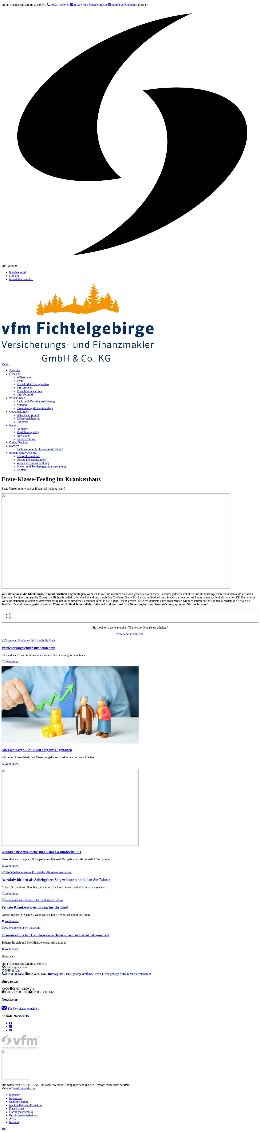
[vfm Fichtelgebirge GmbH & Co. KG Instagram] (10, 1030)
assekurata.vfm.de (24, 1088)
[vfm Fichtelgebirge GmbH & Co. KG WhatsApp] (10, 1026)
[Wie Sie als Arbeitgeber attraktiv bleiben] (10, 617)
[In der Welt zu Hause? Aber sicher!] (10, 614)
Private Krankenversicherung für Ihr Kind (35, 907)
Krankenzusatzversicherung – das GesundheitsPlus (41, 852)
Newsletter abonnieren (130, 634)
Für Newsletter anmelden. (23, 1008)
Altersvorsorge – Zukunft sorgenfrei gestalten (37, 750)
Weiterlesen (11, 661)
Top (4, 1128)
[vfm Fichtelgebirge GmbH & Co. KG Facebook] (10, 1023)
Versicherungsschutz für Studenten (28, 648)
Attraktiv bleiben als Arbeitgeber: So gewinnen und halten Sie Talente (56, 880)
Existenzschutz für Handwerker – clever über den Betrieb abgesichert (55, 935)
